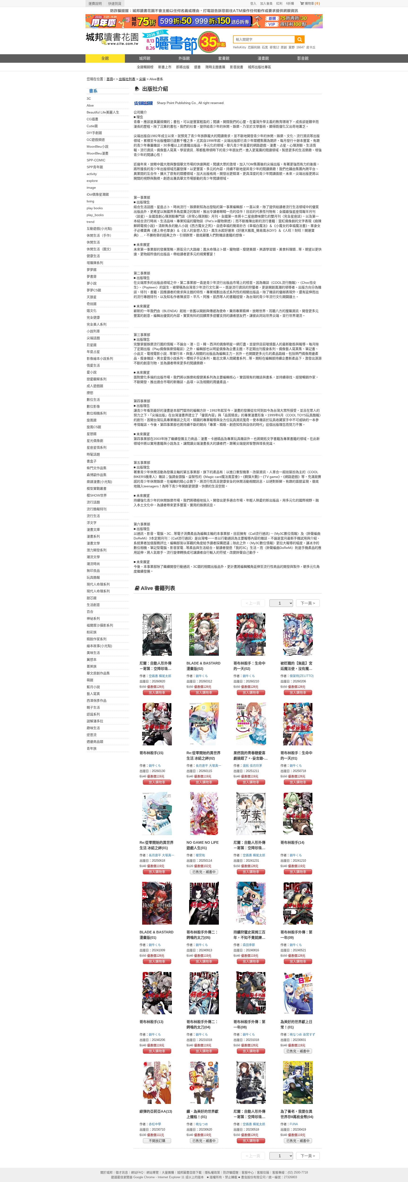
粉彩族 (92, 632)
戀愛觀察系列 (96, 379)
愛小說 (92, 372)
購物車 (312, 3)
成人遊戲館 (95, 386)
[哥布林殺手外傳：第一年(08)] (251, 992)
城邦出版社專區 (259, 67)
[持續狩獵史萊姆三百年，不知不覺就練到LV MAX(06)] (251, 903)
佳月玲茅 (256, 765)
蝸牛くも (202, 676)
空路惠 (154, 676)
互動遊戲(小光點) (99, 228)
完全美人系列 (96, 324)
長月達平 (202, 765)
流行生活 (93, 516)
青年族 (92, 748)
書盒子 (92, 461)
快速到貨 (114, 3)
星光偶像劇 (95, 441)
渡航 (246, 765)
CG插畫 (92, 119)
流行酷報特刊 (96, 509)
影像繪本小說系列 (100, 358)
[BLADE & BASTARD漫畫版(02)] (204, 634)
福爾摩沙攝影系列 (100, 625)
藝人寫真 (93, 694)
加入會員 (266, 3)
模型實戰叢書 (96, 488)
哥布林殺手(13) (151, 1022)
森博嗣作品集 (96, 475)
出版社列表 (127, 79)
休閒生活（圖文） (100, 249)
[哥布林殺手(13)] (157, 992)
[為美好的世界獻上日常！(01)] (298, 992)
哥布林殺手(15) (151, 753)
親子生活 (93, 707)
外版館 (184, 58)
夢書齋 (92, 276)
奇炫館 (92, 304)
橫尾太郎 (165, 676)
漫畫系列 (93, 536)
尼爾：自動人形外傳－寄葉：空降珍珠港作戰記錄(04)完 (155, 668)
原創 (284, 47)
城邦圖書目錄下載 (189, 1172)
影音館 (303, 58)
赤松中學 (155, 1124)
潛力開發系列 (96, 550)
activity (92, 174)
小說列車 (93, 331)
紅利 (279, 3)
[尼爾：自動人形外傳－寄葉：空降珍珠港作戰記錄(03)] (251, 813)
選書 (197, 67)
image (91, 187)
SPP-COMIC (96, 160)
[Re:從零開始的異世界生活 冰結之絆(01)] (157, 813)
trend (90, 222)
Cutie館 (92, 126)
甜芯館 (92, 598)
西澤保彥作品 (96, 700)
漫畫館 (263, 58)
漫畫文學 (93, 543)
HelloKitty (239, 47)
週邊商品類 (95, 741)
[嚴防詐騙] (204, 10)
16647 (300, 47)
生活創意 (93, 605)
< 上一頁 (253, 603)
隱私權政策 (212, 1172)
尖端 (142, 79)
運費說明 (95, 3)
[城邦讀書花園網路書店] (112, 41)
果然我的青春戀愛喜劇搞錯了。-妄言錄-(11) (249, 758)
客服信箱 (263, 1172)
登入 (253, 3)
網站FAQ (137, 1172)
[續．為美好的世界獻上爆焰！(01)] (204, 1082)
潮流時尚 (93, 564)
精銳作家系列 (96, 639)
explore (92, 181)
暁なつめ (296, 1034)
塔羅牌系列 (95, 263)
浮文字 (92, 523)
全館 (105, 58)
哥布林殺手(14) (292, 842)
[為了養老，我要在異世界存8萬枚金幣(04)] (298, 1082)
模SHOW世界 (97, 495)
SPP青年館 (95, 167)
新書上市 (164, 67)
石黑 (265, 47)
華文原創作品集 (98, 673)
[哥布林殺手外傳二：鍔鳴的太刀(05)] (204, 903)
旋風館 (92, 420)
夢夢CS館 (94, 290)
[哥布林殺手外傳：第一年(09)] (298, 903)
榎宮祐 (201, 855)
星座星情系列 (96, 447)
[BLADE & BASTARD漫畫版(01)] (157, 903)
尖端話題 (93, 338)
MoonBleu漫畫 (97, 153)
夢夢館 (92, 269)
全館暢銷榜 (145, 67)
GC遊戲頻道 (96, 140)
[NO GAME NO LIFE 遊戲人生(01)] (204, 813)
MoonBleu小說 (97, 146)
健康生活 (93, 256)
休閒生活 (93, 242)
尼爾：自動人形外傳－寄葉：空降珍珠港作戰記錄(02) (249, 1116)
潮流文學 (93, 557)
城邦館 (144, 58)
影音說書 (236, 67)
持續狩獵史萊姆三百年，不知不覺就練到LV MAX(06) (249, 937)
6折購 (290, 3)
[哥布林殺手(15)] (157, 723)
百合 (90, 612)
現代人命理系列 (98, 584)
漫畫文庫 (93, 529)
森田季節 (249, 945)
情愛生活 (93, 365)
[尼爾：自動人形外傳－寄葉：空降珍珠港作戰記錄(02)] (251, 1082)
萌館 (90, 680)
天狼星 (92, 297)
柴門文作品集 (96, 468)
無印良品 (93, 570)
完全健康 (93, 317)
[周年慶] (204, 21)
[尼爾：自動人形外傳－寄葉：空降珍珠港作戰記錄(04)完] (157, 634)
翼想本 (92, 659)
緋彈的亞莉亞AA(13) (156, 1111)
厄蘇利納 (254, 47)
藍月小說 (93, 687)
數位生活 (93, 399)
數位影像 (93, 406)
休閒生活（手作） (100, 235)
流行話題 (93, 502)
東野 (292, 47)
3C (89, 98)
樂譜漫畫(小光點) (99, 482)
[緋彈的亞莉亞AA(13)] (157, 1082)
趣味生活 (93, 728)
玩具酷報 (93, 577)
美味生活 (93, 653)
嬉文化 (92, 311)
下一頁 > (308, 603)
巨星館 (92, 345)
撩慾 (90, 393)
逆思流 (92, 735)
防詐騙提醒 (230, 1172)
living (90, 201)
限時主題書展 (215, 67)
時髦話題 (93, 454)
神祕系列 (93, 618)
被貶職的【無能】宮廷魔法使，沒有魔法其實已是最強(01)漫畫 (297, 668)
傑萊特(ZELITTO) (302, 676)
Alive (90, 105)
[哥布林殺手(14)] (298, 813)
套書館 (224, 58)
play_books (95, 215)
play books (95, 208)
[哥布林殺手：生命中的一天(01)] (298, 723)
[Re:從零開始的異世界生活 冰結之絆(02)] (204, 723)
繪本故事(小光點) (99, 646)
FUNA (294, 1124)
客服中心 (248, 1172)
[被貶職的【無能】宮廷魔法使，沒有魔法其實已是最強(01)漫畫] (298, 634)
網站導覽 (152, 1172)
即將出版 (182, 67)
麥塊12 (274, 47)
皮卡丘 (310, 47)
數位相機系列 (96, 413)
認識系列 (93, 714)
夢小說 (92, 283)
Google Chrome (144, 1177)
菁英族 (92, 666)
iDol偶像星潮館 (98, 194)
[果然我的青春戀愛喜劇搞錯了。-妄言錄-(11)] (251, 723)
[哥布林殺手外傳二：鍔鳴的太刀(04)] (204, 992)
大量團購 (168, 1172)
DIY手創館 (94, 133)
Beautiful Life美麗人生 (103, 112)
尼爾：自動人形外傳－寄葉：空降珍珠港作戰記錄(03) (249, 847)
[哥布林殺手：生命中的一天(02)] (251, 634)
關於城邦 (106, 1172)
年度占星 (93, 352)
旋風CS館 (94, 427)
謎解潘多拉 (95, 721)
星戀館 (92, 434)
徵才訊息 (122, 1172)
